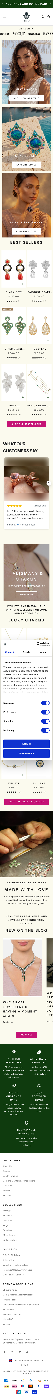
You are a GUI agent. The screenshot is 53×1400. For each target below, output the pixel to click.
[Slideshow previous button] (4, 483)
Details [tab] (26, 652)
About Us (7, 1166)
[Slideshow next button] (49, 483)
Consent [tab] (9, 652)
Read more (8, 1022)
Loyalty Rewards (10, 1176)
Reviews (7, 1195)
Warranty (7, 1324)
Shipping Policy (10, 1290)
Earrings (7, 1210)
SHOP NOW (26, 594)
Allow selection (26, 753)
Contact (6, 1171)
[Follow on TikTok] (27, 1351)
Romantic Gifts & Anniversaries (17, 1270)
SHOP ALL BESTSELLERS (26, 424)
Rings (5, 1225)
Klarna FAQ (8, 1319)
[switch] (45, 712)
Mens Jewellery (10, 1235)
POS (25, 1371)
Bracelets (7, 1215)
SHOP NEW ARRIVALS (27, 98)
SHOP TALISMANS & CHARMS (26, 801)
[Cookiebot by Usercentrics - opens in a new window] (37, 644)
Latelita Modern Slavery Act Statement (21, 1304)
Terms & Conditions (12, 1314)
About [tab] (43, 652)
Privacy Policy (9, 1309)
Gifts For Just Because (13, 1274)
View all (26, 1035)
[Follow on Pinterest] (19, 1351)
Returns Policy (9, 1299)
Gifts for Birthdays (11, 1255)
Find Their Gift (26, 231)
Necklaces (7, 1220)
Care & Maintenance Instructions (18, 1294)
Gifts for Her (8, 1260)
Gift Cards (7, 1185)
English (25, 1365)
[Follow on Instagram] (12, 1351)
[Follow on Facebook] (4, 1351)
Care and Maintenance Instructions (19, 1180)
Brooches (7, 1230)
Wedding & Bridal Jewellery (15, 1265)
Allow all (26, 743)
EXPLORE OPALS (26, 165)
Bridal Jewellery (10, 1240)
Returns (6, 1190)
